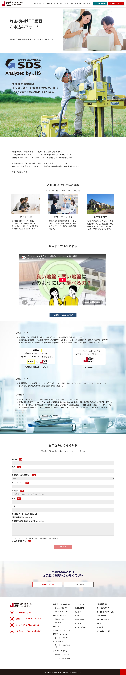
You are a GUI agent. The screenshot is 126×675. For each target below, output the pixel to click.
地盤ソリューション (60, 615)
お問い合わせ (101, 4)
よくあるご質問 (80, 627)
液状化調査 (58, 623)
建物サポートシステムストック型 (64, 646)
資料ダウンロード (117, 4)
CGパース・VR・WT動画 (62, 658)
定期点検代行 (59, 641)
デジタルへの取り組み (61, 651)
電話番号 (15, 490)
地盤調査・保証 (59, 619)
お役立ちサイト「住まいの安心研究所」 (29, 631)
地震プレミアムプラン (61, 612)
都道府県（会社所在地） (21, 475)
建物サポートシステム (61, 638)
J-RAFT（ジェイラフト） (63, 630)
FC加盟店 (99, 627)
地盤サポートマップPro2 (62, 655)
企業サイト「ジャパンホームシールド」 (29, 619)
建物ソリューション (60, 634)
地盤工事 (56, 626)
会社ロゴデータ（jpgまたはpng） (25, 514)
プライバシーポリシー (104, 631)
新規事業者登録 (101, 604)
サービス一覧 (38, 3)
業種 (13, 498)
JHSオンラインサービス (105, 612)
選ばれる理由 (79, 608)
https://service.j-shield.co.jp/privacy (43, 538)
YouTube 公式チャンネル (24, 613)
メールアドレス (18, 482)
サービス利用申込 (102, 608)
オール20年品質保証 (61, 608)
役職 (13, 506)
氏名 (13, 467)
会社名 (14, 459)
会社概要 (99, 623)
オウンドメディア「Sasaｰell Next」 (28, 625)
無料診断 (78, 623)
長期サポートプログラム (61, 604)
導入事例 (49, 3)
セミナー (60, 3)
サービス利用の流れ (83, 3)
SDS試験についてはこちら (63, 315)
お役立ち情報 (69, 3)
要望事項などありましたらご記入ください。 (28, 521)
